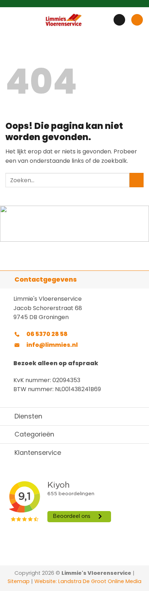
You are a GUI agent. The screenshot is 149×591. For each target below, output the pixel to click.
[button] (9, 19)
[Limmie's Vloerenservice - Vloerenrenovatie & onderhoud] (64, 19)
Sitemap (19, 581)
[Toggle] (7, 279)
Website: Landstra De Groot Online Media (87, 581)
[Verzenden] (136, 180)
